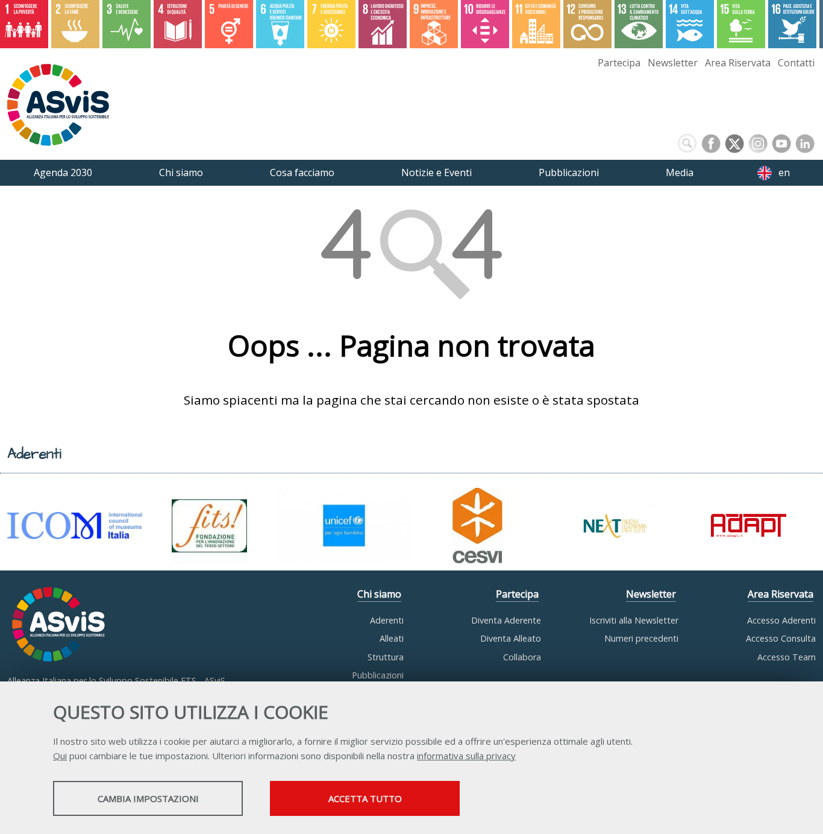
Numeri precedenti (641, 638)
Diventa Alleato (510, 638)
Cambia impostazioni (148, 798)
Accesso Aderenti (781, 620)
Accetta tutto (365, 798)
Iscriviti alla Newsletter (633, 620)
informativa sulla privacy (466, 756)
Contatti (796, 62)
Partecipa (619, 62)
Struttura (386, 657)
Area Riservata (738, 62)
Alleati (392, 638)
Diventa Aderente (506, 620)
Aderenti (387, 620)
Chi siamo (379, 594)
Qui (60, 756)
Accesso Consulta (781, 638)
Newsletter (673, 62)
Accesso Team (786, 657)
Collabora (522, 657)
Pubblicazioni (378, 675)
